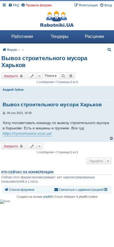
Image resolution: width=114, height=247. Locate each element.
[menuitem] (13, 5)
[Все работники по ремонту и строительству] (56, 19)
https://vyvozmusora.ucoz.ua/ (27, 133)
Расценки (94, 36)
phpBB (47, 196)
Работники (22, 36)
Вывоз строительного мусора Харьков (44, 61)
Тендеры (59, 36)
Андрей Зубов (13, 89)
